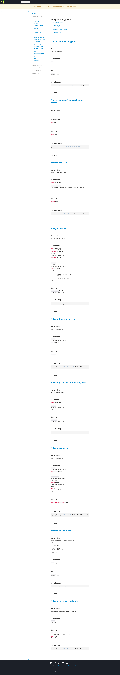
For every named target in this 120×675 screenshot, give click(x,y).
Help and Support (38, 58)
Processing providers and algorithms (16, 11)
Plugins (35, 56)
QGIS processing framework (40, 51)
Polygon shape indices (57, 32)
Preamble (36, 18)
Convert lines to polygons (58, 22)
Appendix (36, 62)
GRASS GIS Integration (38, 48)
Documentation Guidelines (37, 70)
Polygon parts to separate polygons (60, 29)
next (118, 11)
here (82, 6)
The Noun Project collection (63, 667)
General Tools (37, 30)
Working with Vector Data (39, 37)
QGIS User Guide (4, 11)
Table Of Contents (36, 13)
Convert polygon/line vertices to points (61, 24)
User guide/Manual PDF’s (37, 65)
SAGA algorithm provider (30, 11)
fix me (68, 669)
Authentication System (39, 46)
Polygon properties (57, 31)
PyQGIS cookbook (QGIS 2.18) (37, 67)
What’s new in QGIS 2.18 (39, 25)
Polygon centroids (56, 25)
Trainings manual (36, 73)
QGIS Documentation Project (3, 2)
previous (114, 11)
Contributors (36, 60)
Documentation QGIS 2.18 (13, 1)
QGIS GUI (36, 28)
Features (36, 23)
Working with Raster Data (39, 39)
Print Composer (37, 41)
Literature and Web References (40, 63)
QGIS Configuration (38, 32)
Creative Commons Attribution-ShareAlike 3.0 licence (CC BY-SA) (68, 665)
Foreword (36, 19)
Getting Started (37, 27)
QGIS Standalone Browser (39, 50)
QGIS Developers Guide (36, 68)
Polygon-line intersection (58, 28)
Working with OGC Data (39, 42)
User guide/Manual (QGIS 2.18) (38, 16)
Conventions (36, 21)
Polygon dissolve (56, 26)
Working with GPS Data (39, 44)
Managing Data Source (39, 35)
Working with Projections (39, 34)
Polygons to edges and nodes (59, 33)
